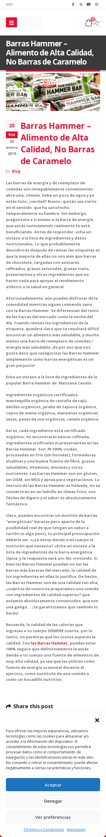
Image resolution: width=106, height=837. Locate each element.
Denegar (53, 801)
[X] (81, 4)
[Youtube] (88, 4)
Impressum (76, 829)
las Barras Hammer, (50, 643)
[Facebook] (73, 4)
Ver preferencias (53, 817)
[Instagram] (96, 4)
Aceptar (53, 785)
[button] (97, 720)
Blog (16, 171)
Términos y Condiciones (44, 829)
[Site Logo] (31, 22)
